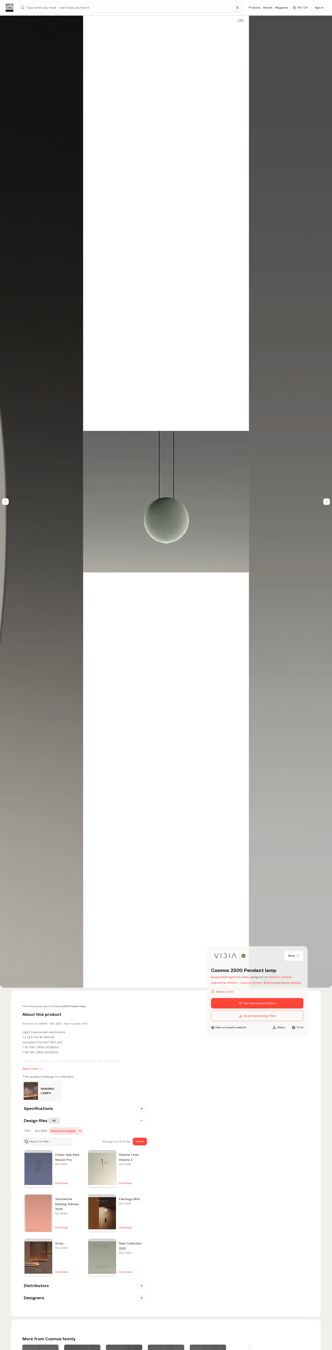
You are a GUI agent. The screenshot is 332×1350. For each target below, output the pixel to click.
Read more (30, 1068)
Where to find (224, 992)
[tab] (27, 1131)
